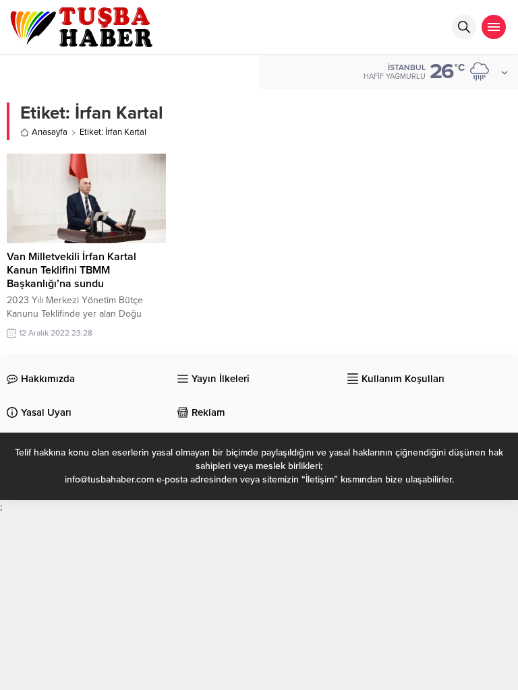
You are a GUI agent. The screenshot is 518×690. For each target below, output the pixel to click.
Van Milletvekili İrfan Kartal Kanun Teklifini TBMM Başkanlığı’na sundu (71, 270)
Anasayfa (49, 132)
